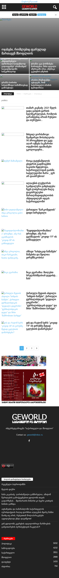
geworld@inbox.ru (35, 435)
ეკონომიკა (24, 15)
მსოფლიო (6, 557)
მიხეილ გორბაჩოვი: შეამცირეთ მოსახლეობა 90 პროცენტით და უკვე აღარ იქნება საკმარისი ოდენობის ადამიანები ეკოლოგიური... (40, 142)
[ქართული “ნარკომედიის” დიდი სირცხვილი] (13, 216)
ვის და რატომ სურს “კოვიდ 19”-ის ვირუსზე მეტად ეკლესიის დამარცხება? (41, 325)
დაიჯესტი (6, 562)
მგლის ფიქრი (8, 489)
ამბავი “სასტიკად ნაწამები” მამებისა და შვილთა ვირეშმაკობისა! (41, 254)
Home (19, 94)
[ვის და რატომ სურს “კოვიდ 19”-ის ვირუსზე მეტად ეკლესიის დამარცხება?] (13, 329)
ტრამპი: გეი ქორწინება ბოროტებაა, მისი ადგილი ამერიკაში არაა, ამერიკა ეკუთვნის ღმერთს (43, 67)
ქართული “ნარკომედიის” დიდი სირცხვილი (41, 211)
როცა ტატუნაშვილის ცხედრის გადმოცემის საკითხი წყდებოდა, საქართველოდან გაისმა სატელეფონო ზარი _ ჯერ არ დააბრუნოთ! (40, 168)
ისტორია (33, 15)
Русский (33, 1)
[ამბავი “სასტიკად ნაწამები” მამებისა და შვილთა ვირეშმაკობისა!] (13, 258)
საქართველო (8, 553)
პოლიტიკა (41, 15)
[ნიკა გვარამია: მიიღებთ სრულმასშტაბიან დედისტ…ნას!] (13, 279)
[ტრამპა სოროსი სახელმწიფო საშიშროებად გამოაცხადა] (14, 89)
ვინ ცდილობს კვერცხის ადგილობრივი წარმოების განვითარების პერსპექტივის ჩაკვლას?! (26, 525)
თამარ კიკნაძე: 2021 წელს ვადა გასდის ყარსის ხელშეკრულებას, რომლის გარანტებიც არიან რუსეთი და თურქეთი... (41, 114)
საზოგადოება (8, 548)
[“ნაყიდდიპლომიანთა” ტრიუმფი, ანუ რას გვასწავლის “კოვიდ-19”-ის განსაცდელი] (13, 237)
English (25, 1)
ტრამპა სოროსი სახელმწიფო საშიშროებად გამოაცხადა (15, 85)
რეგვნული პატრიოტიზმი (13, 484)
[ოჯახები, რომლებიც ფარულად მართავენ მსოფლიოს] (29, 38)
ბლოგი (15, 15)
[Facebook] (29, 441)
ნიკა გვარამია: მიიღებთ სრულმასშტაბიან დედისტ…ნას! (41, 275)
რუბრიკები (27, 94)
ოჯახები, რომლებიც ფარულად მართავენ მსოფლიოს (24, 51)
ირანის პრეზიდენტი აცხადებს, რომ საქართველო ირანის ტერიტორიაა (41, 83)
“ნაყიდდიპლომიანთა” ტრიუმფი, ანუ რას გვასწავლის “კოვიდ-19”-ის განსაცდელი (41, 235)
